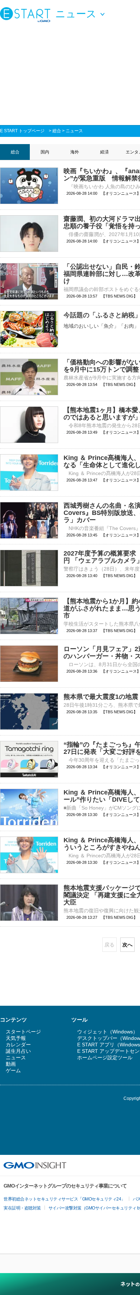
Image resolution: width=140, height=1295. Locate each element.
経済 (104, 152)
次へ (127, 945)
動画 (11, 1064)
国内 (45, 152)
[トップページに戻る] (27, 14)
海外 (74, 152)
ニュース (74, 130)
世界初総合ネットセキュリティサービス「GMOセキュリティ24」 (64, 1199)
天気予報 (16, 1038)
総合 (56, 130)
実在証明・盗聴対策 (22, 1208)
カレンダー (18, 1044)
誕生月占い (18, 1051)
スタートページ (23, 1031)
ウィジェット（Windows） (107, 1031)
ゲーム (13, 1070)
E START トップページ (22, 130)
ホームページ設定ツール (104, 1057)
